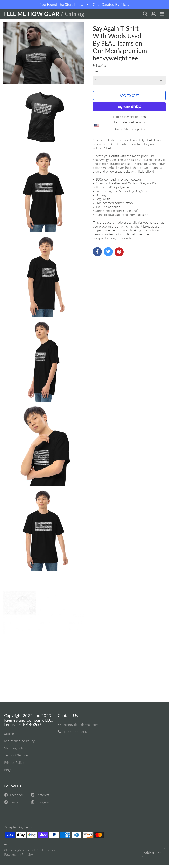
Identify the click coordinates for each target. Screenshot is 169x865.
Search (9, 733)
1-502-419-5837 (75, 732)
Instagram (44, 802)
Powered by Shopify (18, 854)
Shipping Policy (15, 748)
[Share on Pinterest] (119, 251)
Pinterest (43, 795)
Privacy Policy (14, 762)
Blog (7, 770)
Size (96, 72)
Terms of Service (16, 755)
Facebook (17, 795)
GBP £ (149, 852)
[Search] (145, 14)
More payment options (129, 116)
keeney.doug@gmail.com (81, 724)
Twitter (15, 802)
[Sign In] (153, 14)
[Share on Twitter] (108, 251)
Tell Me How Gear (44, 850)
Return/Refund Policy (19, 741)
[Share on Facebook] (97, 251)
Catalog (74, 13)
